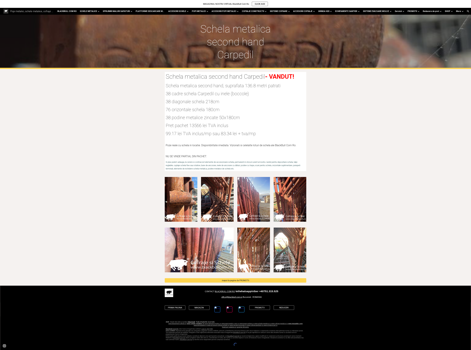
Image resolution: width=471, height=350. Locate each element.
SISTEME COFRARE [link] (278, 11)
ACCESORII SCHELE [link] (177, 11)
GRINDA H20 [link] (323, 11)
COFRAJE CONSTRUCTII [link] (253, 11)
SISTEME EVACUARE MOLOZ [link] (376, 11)
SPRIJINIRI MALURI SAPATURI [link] (116, 11)
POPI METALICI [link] (199, 11)
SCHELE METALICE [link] (88, 11)
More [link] (458, 11)
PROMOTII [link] (412, 11)
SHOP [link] (447, 11)
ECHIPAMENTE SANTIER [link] (346, 11)
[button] (468, 11)
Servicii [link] (398, 11)
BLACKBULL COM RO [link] (67, 11)
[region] (235, 4)
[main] (235, 42)
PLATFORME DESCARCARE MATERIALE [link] (150, 11)
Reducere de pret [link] (431, 11)
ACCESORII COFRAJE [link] (302, 11)
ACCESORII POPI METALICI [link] (224, 11)
